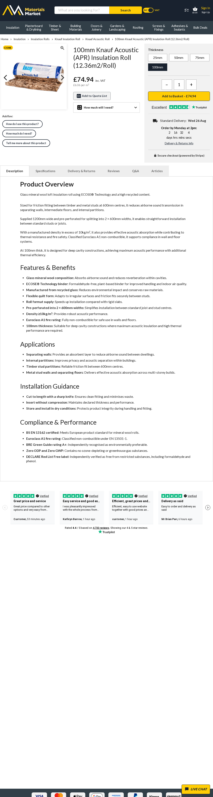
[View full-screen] (61, 48)
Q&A (135, 171)
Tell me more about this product (26, 143)
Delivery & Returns (81, 171)
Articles (157, 171)
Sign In (205, 8)
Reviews (114, 171)
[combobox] (81, 10)
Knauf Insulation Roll (67, 39)
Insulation (20, 39)
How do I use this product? (22, 124)
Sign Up (206, 12)
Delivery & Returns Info (179, 143)
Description (14, 171)
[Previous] (5, 77)
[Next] (62, 77)
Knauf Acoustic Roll (97, 39)
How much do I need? (19, 133)
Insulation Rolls (40, 39)
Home (4, 39)
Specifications (45, 171)
